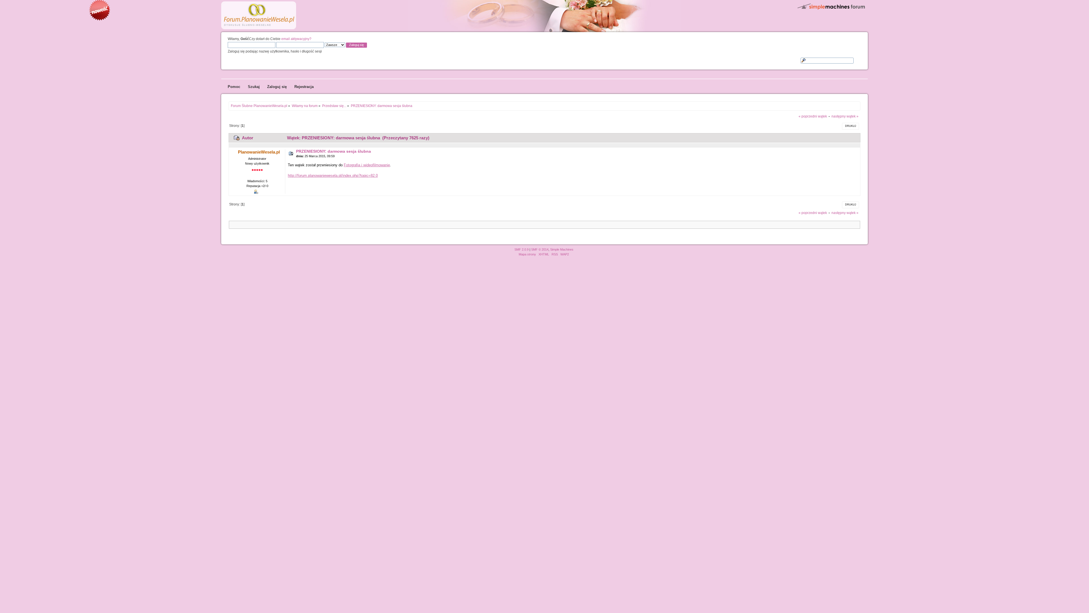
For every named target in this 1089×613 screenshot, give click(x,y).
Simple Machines (561, 249)
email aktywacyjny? (296, 39)
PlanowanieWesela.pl (259, 152)
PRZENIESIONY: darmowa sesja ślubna (333, 151)
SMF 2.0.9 (521, 249)
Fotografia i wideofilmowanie (367, 165)
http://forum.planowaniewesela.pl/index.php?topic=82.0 (333, 175)
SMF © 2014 (539, 249)
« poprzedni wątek (813, 116)
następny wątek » (844, 116)
